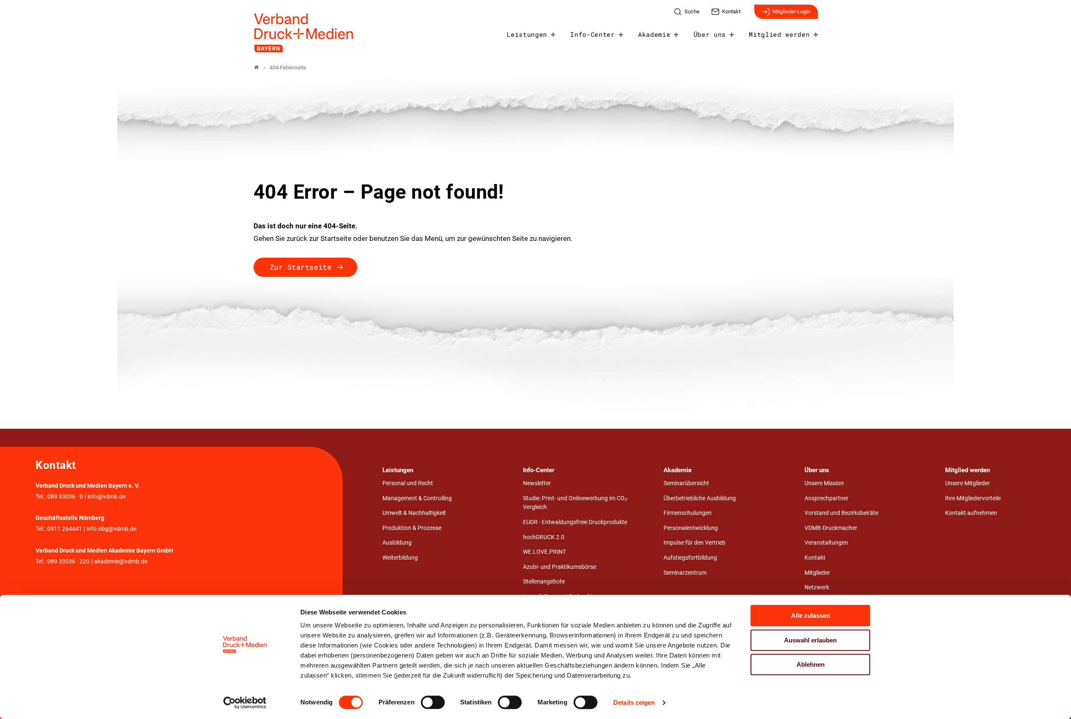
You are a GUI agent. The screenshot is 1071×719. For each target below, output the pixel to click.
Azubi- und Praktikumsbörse (559, 567)
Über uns (710, 34)
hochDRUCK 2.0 (543, 537)
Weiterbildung (400, 557)
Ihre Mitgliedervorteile (973, 498)
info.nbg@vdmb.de (111, 528)
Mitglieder (817, 572)
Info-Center (592, 34)
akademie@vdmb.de (120, 561)
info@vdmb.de (106, 496)
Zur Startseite (300, 267)
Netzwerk (817, 587)
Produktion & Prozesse (411, 528)
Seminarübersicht (686, 483)
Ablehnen (811, 664)
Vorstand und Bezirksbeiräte (841, 513)
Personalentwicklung (691, 528)
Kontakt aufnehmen (971, 513)
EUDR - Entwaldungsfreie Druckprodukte (575, 522)
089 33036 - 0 (65, 496)
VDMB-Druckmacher (831, 528)
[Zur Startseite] (304, 33)
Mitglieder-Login (791, 11)
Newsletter (537, 483)
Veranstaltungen (826, 542)
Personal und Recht (407, 483)
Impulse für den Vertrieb (694, 542)
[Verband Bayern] (256, 67)
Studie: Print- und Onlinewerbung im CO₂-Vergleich (575, 503)
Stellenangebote (544, 581)
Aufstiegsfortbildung (690, 557)
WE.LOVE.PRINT (544, 551)
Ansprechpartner (826, 498)
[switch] (433, 702)
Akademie (654, 34)
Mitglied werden (779, 34)
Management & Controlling (417, 498)
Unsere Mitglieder (967, 483)
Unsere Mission (824, 483)
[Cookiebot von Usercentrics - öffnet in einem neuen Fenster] (245, 702)
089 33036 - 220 (68, 561)
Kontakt (815, 557)
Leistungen (527, 34)
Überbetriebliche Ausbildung (700, 498)
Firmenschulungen (688, 513)
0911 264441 (64, 528)
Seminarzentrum (685, 572)
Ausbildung (397, 542)
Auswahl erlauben (810, 640)
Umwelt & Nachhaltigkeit (414, 513)
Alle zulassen (810, 615)
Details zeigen (634, 702)
